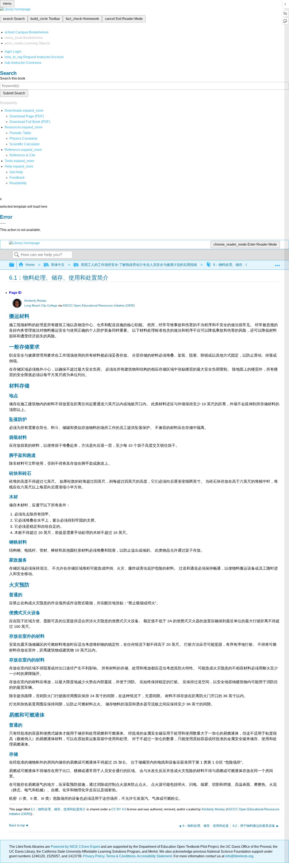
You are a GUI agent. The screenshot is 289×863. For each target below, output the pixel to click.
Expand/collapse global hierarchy (14, 265)
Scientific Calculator (25, 144)
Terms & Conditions (120, 856)
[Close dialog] (3, 223)
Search (16, 254)
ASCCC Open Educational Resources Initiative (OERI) (99, 305)
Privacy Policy (93, 856)
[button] (17, 177)
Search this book (12, 78)
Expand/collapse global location (277, 263)
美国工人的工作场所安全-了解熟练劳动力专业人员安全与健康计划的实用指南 (139, 265)
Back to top (17, 825)
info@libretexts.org (238, 856)
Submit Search (14, 93)
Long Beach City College (40, 305)
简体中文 (57, 265)
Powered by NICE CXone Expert (76, 846)
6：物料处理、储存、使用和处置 (237, 265)
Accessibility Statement (154, 856)
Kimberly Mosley (35, 300)
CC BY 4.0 (118, 809)
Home (30, 265)
